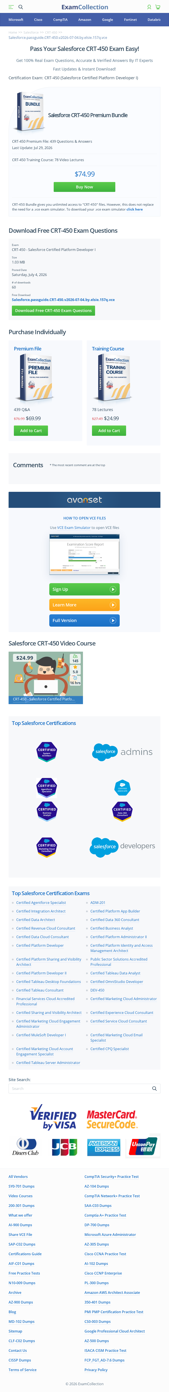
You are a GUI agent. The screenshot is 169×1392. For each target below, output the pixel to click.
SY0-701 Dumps (22, 1186)
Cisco (38, 19)
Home (13, 32)
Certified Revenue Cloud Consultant (45, 928)
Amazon (84, 19)
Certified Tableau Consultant (40, 990)
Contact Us (18, 1350)
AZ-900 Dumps (21, 1302)
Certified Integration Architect (41, 911)
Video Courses (21, 1196)
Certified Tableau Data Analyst (115, 973)
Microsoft (16, 19)
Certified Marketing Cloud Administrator (123, 998)
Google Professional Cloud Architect (114, 1331)
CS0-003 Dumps (97, 1321)
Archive (15, 1292)
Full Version (65, 620)
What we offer (20, 1215)
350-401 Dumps (97, 1302)
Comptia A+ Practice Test (105, 1215)
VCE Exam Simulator (74, 527)
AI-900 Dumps (20, 1225)
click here (135, 209)
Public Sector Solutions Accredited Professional (118, 962)
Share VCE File (20, 1234)
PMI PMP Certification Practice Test (113, 1311)
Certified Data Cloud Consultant (42, 936)
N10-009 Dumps (22, 1282)
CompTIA (60, 19)
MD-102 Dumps (22, 1321)
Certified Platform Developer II (41, 973)
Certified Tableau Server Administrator (48, 1062)
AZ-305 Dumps (96, 1244)
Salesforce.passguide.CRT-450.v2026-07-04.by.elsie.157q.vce (63, 299)
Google (107, 19)
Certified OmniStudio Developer (116, 981)
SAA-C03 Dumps (98, 1205)
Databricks (156, 19)
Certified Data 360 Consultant (114, 919)
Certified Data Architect (35, 919)
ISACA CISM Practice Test (105, 1350)
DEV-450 (97, 990)
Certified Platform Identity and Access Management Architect (121, 948)
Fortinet (130, 19)
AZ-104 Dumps (96, 1186)
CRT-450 (51, 32)
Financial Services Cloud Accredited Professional (45, 1001)
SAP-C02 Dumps (22, 1244)
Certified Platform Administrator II (118, 936)
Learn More (64, 605)
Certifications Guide (25, 1253)
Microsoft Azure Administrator (110, 1234)
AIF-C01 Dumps (21, 1263)
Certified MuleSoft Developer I (41, 1035)
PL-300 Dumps (96, 1282)
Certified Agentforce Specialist (41, 902)
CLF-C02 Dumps (22, 1340)
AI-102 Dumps (96, 1263)
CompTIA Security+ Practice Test (111, 1176)
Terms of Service (23, 1369)
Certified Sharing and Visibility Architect (49, 1012)
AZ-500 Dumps (96, 1340)
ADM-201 (97, 902)
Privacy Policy (96, 1369)
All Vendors (18, 1176)
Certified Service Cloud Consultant (118, 1021)
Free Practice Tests (24, 1273)
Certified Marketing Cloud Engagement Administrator (48, 1024)
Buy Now (84, 186)
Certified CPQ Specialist (109, 1048)
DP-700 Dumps (96, 1225)
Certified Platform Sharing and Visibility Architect (48, 962)
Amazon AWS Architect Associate (112, 1292)
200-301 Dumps (22, 1205)
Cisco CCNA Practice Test (105, 1253)
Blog (12, 1311)
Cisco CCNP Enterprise (103, 1273)
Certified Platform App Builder (115, 911)
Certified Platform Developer (40, 945)
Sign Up (60, 589)
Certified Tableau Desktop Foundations (48, 981)
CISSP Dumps (20, 1360)
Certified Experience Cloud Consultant (121, 1012)
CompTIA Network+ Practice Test (112, 1196)
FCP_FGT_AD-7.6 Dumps (104, 1360)
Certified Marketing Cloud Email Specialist (116, 1038)
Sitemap (15, 1331)
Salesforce (31, 32)
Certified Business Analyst (111, 928)
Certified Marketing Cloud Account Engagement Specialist (44, 1051)
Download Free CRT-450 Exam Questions (53, 310)
